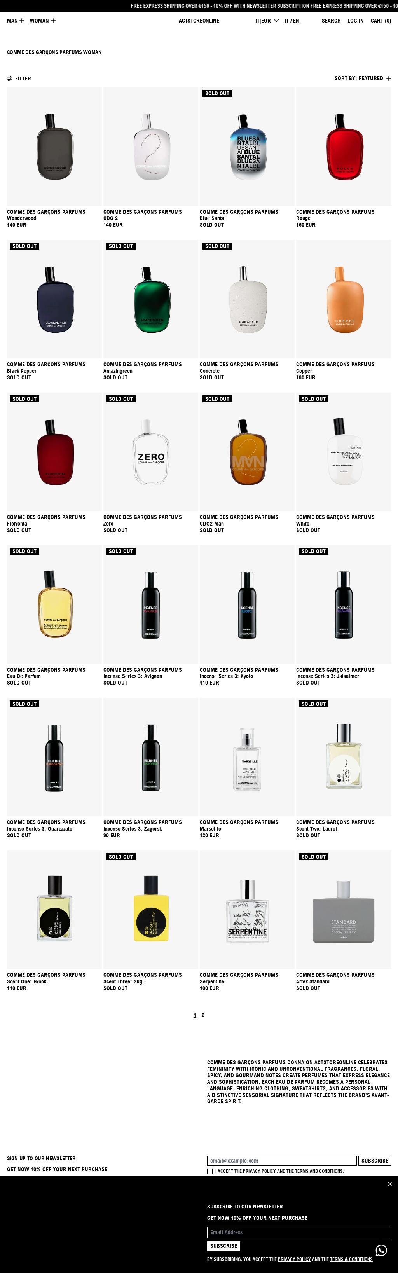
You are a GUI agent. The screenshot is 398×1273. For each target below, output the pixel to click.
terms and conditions (319, 1171)
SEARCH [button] (331, 20)
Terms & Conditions (351, 1259)
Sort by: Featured (359, 78)
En (296, 20)
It (287, 20)
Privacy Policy (294, 1259)
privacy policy (259, 1171)
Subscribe (374, 1161)
